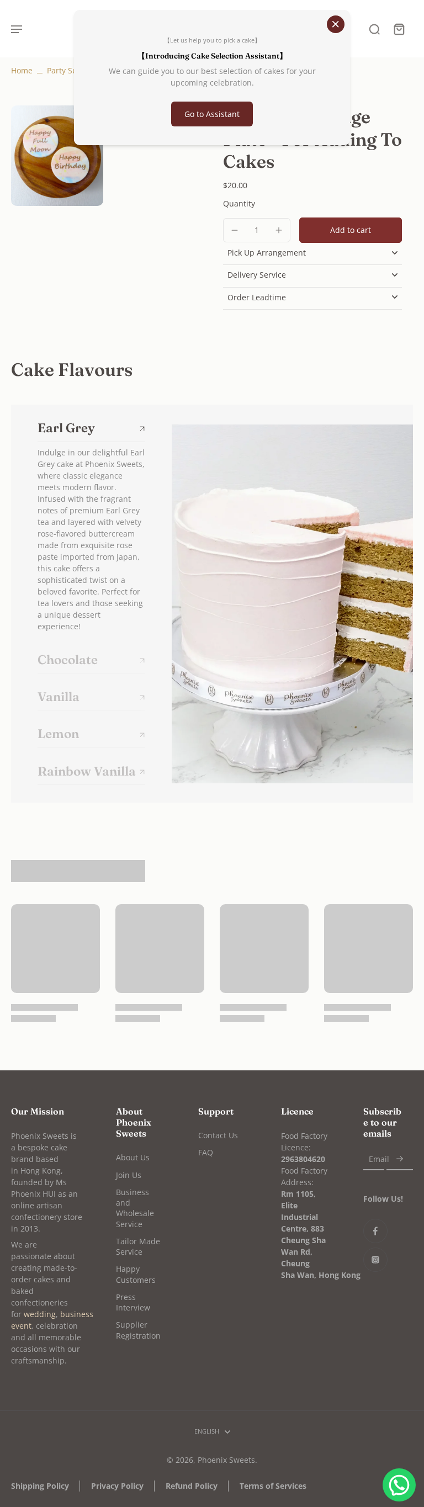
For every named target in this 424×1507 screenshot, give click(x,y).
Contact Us (218, 1135)
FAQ (205, 1152)
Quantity (239, 203)
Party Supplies (73, 70)
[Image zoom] (57, 155)
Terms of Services (273, 1486)
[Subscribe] (399, 1159)
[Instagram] (375, 1260)
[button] (350, 230)
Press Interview (133, 1302)
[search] (374, 29)
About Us (133, 1157)
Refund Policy (192, 1486)
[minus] (235, 230)
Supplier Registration (138, 1329)
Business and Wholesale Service (135, 1208)
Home (22, 70)
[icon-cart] (398, 29)
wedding (40, 1314)
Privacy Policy (117, 1486)
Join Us (128, 1175)
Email (379, 1159)
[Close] (336, 24)
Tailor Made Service (138, 1246)
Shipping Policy (40, 1486)
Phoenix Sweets (226, 1460)
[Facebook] (375, 1231)
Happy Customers (136, 1274)
